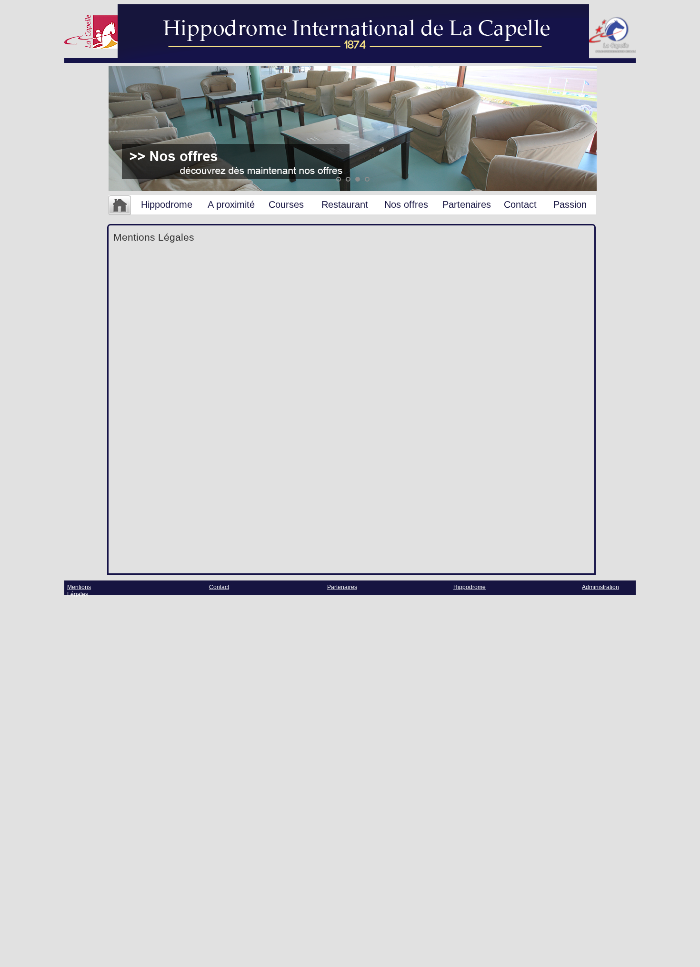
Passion (570, 204)
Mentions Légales (79, 591)
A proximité (231, 204)
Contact (520, 204)
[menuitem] (120, 205)
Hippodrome (166, 204)
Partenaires (466, 204)
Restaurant (344, 204)
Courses (286, 204)
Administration (600, 587)
